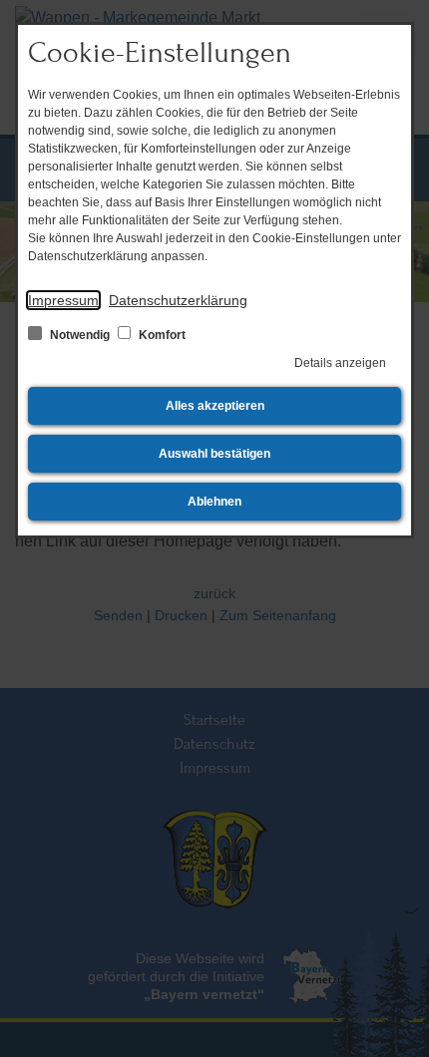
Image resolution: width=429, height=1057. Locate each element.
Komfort (161, 335)
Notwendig (80, 335)
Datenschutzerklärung (178, 300)
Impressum (63, 300)
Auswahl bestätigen (214, 454)
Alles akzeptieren (215, 406)
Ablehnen (214, 502)
